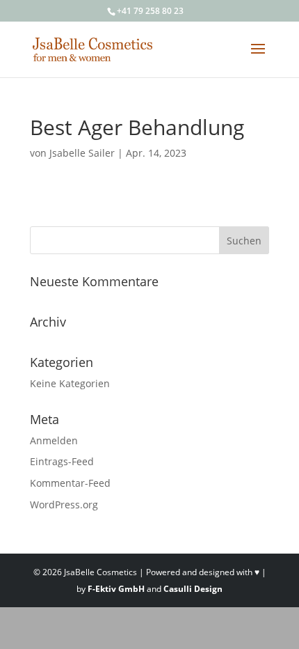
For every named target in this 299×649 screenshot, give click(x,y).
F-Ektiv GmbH (116, 589)
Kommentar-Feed (70, 483)
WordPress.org (64, 504)
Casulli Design (193, 589)
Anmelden (54, 440)
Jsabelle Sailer (82, 152)
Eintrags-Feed (62, 461)
